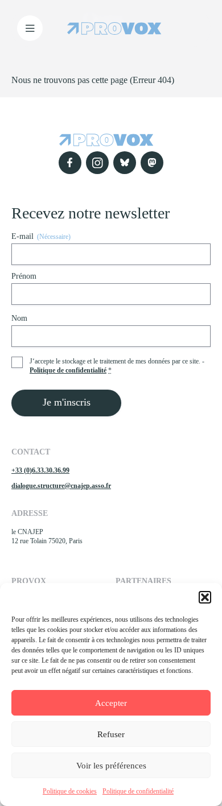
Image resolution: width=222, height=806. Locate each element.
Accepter (111, 703)
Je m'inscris (67, 402)
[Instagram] (97, 162)
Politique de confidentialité (138, 791)
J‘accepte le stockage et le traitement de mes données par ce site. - (117, 365)
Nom (19, 318)
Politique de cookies (70, 791)
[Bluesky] (124, 162)
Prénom (23, 276)
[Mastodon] (152, 162)
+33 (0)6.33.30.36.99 (40, 470)
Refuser (111, 734)
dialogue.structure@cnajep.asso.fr (61, 486)
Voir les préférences (111, 765)
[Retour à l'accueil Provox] (114, 28)
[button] (205, 597)
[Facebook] (70, 162)
